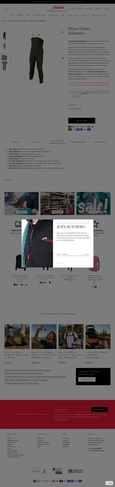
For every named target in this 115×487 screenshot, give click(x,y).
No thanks (61, 263)
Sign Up (87, 254)
